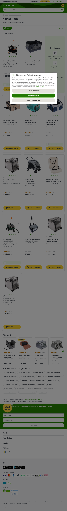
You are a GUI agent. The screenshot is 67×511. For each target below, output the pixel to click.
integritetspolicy (40, 86)
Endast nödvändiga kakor (33, 100)
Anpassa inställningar (33, 90)
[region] (33, 88)
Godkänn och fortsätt (33, 95)
